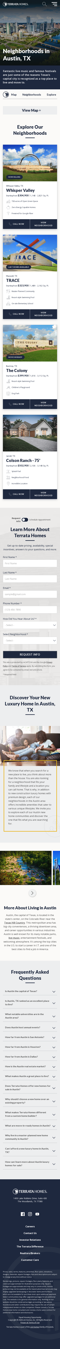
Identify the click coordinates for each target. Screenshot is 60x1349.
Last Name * (10, 572)
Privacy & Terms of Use (30, 1322)
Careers (30, 1226)
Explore (51, 94)
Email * (7, 588)
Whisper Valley (20, 190)
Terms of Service (19, 666)
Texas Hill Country (14, 922)
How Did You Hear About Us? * (20, 618)
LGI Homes (34, 1327)
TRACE (13, 280)
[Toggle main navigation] (54, 4)
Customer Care (30, 1260)
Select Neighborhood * (15, 634)
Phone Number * (12, 603)
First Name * (10, 557)
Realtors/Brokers (30, 1253)
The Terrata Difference (30, 1246)
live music (14, 937)
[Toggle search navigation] (44, 4)
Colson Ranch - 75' (23, 460)
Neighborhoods (31, 94)
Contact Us (30, 1233)
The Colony (16, 370)
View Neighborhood (44, 224)
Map (14, 94)
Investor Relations (30, 1239)
